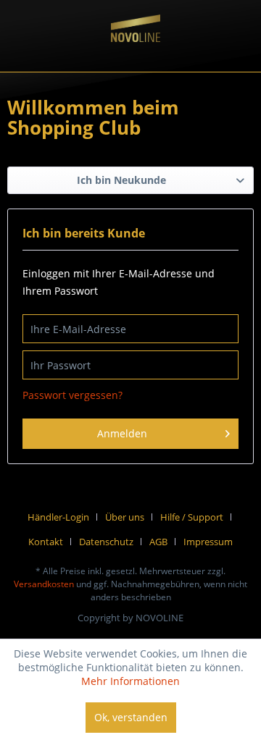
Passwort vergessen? (72, 395)
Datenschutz (106, 541)
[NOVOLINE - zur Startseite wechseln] (135, 44)
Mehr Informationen (130, 681)
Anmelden (122, 433)
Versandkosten (44, 584)
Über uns (124, 517)
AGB (158, 541)
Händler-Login (58, 517)
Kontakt (45, 541)
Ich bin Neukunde (121, 180)
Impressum (208, 541)
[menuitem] (64, 517)
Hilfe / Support (191, 517)
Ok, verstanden (130, 717)
